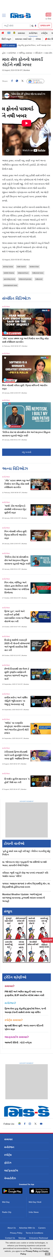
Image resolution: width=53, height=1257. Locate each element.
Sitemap (22, 1238)
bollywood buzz (23, 273)
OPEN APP (45, 25)
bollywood (38, 279)
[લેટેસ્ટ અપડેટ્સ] (14, 33)
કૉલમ (38, 39)
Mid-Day (6, 1202)
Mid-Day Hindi (35, 1202)
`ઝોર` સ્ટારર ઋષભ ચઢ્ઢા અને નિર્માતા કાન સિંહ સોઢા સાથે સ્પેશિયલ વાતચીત (17, 483)
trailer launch (21, 266)
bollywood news (38, 273)
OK (47, 1254)
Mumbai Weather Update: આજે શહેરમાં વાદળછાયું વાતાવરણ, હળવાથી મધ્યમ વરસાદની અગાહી (23, 897)
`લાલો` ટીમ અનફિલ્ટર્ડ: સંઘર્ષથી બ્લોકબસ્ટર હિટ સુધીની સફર (15, 509)
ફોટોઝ (7, 1162)
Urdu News (34, 1212)
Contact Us (10, 1238)
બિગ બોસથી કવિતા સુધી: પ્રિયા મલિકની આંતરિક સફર (15, 534)
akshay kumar (8, 266)
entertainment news (10, 285)
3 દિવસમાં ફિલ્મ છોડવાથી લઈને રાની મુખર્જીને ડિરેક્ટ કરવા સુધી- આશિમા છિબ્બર (16, 755)
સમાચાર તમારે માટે (23, 39)
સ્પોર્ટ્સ (44, 33)
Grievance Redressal (38, 1238)
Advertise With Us (27, 1228)
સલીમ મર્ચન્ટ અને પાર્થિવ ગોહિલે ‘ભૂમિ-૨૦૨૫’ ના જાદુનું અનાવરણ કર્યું (16, 700)
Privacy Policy (16, 1233)
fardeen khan (34, 266)
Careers (42, 1228)
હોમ (4, 53)
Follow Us (37, 81)
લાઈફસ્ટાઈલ (11, 1170)
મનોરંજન (33, 33)
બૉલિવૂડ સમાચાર (25, 53)
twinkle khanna (9, 273)
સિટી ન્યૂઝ (6, 39)
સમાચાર (21, 33)
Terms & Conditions (34, 1233)
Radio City (6, 1212)
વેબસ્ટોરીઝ (10, 1178)
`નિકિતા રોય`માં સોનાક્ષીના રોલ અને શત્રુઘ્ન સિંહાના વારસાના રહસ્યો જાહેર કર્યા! (17, 560)
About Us (11, 1228)
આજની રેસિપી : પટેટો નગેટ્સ (18, 1042)
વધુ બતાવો (26, 452)
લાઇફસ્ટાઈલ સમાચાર (16, 1037)
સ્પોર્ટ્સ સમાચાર (13, 1020)
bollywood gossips (25, 279)
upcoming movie (9, 279)
